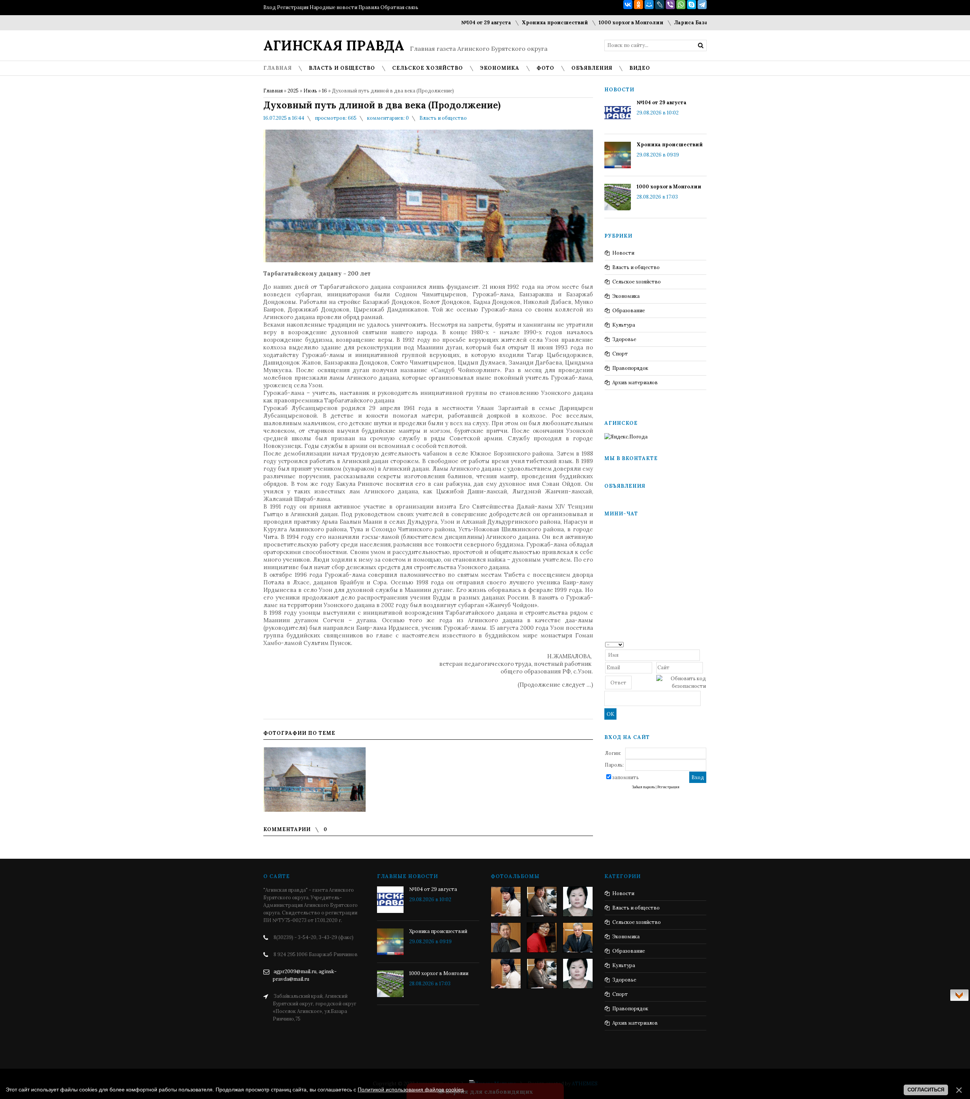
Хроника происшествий (524, 22)
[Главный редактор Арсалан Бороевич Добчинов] (578, 937)
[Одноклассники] (638, 4)
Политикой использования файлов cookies (411, 1089)
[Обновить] (703, 644)
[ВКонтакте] (627, 4)
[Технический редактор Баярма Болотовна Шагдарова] (506, 901)
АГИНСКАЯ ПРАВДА (333, 45)
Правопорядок (630, 368)
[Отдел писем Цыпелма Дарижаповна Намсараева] (578, 901)
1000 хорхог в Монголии (600, 22)
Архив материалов (635, 382)
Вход (269, 7)
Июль (310, 91)
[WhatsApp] (680, 4)
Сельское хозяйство (636, 282)
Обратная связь (399, 7)
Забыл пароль (643, 787)
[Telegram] (702, 4)
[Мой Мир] (649, 4)
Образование (628, 310)
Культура (623, 325)
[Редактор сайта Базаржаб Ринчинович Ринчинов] (506, 937)
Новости (623, 253)
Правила (368, 7)
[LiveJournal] (659, 4)
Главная (273, 91)
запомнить (625, 777)
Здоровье (624, 339)
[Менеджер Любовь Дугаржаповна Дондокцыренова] (542, 901)
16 (324, 91)
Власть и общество (443, 118)
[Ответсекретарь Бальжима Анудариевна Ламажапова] (542, 937)
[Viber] (670, 4)
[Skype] (691, 4)
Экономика (626, 296)
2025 (293, 91)
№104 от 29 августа (455, 22)
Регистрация (292, 7)
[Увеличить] (314, 779)
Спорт (620, 354)
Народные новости (333, 7)
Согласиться (925, 1090)
